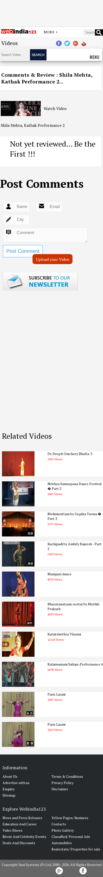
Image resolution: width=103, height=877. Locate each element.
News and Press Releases (22, 817)
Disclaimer (60, 789)
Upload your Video (52, 259)
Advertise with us (16, 782)
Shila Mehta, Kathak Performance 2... (46, 78)
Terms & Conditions (67, 776)
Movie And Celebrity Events (24, 836)
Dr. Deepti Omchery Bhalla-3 (70, 453)
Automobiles (62, 842)
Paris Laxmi (57, 694)
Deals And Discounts (18, 842)
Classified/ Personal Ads (71, 836)
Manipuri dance (60, 574)
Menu (95, 57)
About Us (9, 776)
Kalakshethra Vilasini (64, 634)
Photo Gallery (63, 830)
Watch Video (55, 108)
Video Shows (12, 830)
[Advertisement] (52, 13)
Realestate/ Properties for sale (76, 849)
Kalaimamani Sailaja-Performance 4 (75, 664)
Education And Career (19, 824)
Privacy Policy (63, 782)
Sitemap (9, 795)
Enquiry (8, 789)
